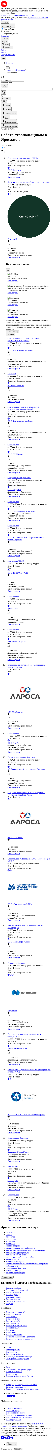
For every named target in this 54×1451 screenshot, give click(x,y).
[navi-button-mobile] (3, 58)
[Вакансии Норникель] (29, 993)
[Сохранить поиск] (3, 92)
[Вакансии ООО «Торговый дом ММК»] (29, 887)
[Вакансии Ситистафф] (29, 216)
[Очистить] (4, 86)
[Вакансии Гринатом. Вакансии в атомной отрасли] (29, 1096)
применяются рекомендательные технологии (22, 1425)
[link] (5, 44)
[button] (4, 50)
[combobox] (12, 80)
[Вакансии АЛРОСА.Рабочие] (29, 693)
